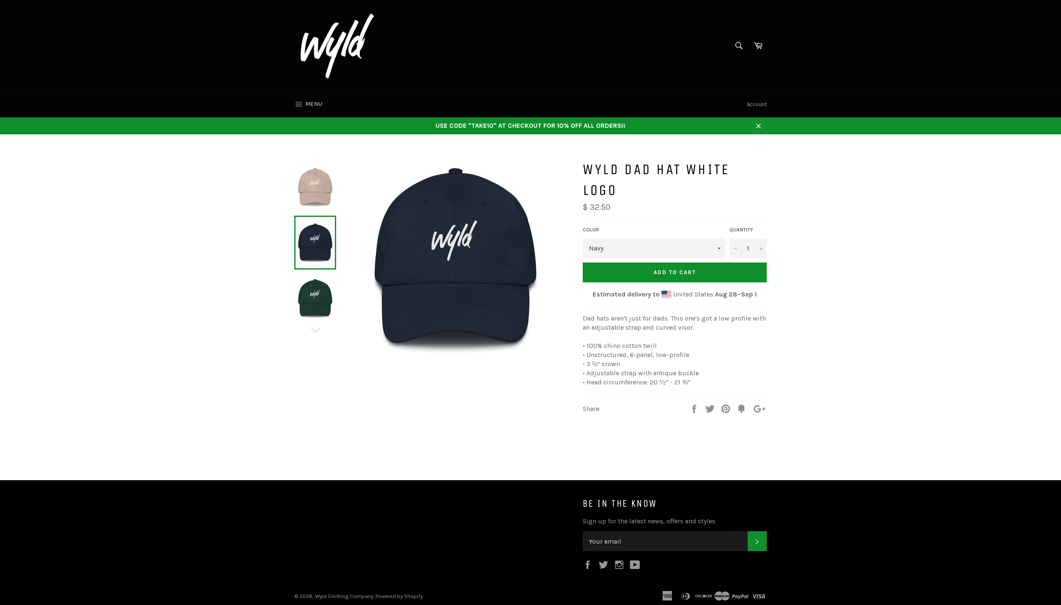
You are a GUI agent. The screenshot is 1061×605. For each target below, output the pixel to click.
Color (591, 230)
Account (757, 104)
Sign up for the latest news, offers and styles (649, 521)
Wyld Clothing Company (344, 596)
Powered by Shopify (399, 596)
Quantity (741, 230)
